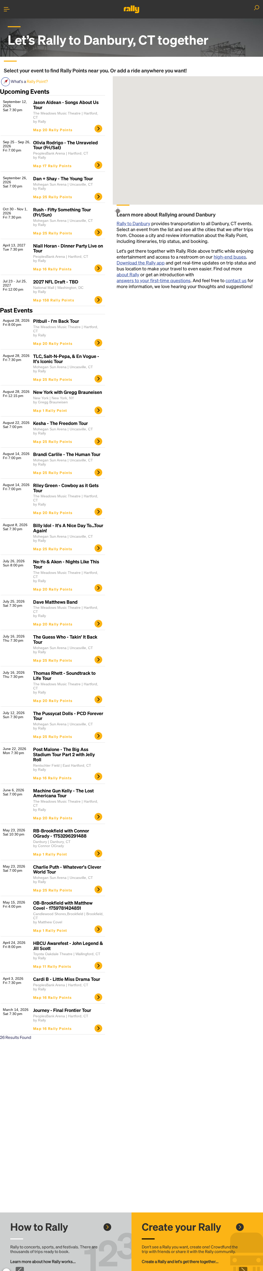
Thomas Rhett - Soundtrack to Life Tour (64, 675)
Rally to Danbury (133, 223)
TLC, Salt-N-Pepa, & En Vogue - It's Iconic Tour (66, 359)
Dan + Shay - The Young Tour (63, 178)
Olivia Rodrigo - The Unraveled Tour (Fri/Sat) (65, 145)
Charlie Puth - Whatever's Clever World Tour (67, 869)
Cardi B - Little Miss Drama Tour (66, 979)
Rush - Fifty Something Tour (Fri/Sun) (62, 212)
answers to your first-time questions (154, 280)
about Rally (128, 274)
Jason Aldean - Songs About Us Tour (66, 105)
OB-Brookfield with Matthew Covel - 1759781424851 (62, 905)
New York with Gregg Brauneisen (67, 392)
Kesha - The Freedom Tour (60, 423)
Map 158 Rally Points (53, 300)
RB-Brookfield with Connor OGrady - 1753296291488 (61, 833)
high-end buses (230, 257)
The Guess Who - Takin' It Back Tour (65, 639)
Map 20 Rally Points (53, 129)
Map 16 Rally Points (52, 269)
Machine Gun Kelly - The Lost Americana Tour (63, 793)
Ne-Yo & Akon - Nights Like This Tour (66, 564)
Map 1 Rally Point (50, 410)
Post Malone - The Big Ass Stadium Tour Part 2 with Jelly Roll (64, 754)
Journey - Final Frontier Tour (62, 1010)
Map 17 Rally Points (52, 165)
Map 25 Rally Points (52, 196)
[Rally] (131, 9)
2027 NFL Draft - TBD (55, 281)
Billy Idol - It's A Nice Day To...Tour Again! (68, 528)
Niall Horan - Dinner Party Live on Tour (68, 248)
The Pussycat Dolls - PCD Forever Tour (68, 716)
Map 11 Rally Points (52, 966)
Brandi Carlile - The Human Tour (66, 454)
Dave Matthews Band (55, 601)
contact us (236, 280)
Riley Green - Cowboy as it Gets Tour (66, 488)
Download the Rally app (141, 262)
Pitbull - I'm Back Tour (56, 321)
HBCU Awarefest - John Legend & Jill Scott (68, 946)
